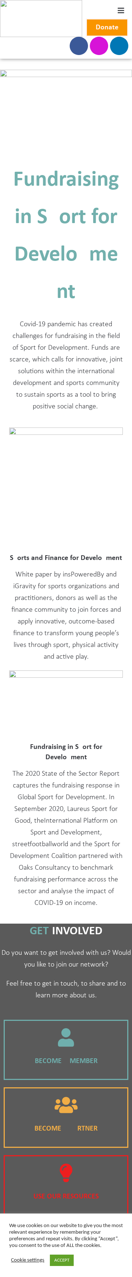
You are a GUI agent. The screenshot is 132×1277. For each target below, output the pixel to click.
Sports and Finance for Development (66, 558)
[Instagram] (99, 46)
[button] (107, 27)
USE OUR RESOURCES (66, 1196)
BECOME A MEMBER (66, 1061)
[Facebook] (79, 46)
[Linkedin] (119, 46)
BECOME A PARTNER (66, 1128)
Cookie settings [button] (27, 1260)
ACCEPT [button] (61, 1260)
